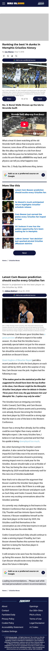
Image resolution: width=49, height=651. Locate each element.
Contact (5, 610)
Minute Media (13, 637)
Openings (34, 606)
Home (4, 260)
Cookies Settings (9, 631)
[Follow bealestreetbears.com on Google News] (43, 175)
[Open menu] (3, 3)
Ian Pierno (9, 52)
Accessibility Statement (12, 627)
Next (40, 99)
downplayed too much (29, 441)
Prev (9, 99)
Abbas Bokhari (11, 291)
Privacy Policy (8, 619)
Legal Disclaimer (37, 623)
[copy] (16, 56)
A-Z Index (34, 627)
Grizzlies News (14, 260)
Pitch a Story (35, 614)
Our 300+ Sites (36, 610)
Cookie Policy (8, 623)
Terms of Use (36, 619)
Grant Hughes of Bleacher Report (17, 360)
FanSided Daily (8, 614)
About (4, 606)
